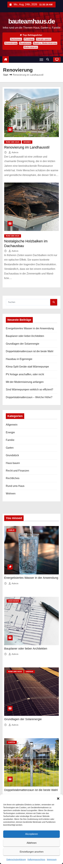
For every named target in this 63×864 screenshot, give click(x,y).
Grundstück (12, 455)
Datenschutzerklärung (16, 859)
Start (5, 74)
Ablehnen (32, 842)
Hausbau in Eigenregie (19, 359)
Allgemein (11, 424)
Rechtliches (12, 478)
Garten (10, 447)
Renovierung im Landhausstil (26, 147)
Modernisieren (30, 47)
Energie (10, 432)
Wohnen (27, 142)
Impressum (52, 859)
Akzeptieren (31, 834)
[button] (58, 798)
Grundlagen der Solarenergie (22, 343)
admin (15, 152)
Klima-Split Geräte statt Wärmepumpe (27, 366)
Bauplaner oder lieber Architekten (25, 336)
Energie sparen (44, 39)
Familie (10, 440)
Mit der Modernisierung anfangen (25, 382)
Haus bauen (13, 463)
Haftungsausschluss (36, 859)
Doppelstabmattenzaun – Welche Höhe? (29, 397)
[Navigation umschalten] (41, 59)
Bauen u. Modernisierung (45, 43)
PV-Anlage (29, 39)
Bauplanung (25, 43)
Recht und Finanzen (17, 470)
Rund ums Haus (12, 142)
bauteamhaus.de (31, 21)
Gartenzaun (16, 39)
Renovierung (11, 43)
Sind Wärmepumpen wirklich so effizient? (29, 389)
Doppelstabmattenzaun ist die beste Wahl (29, 351)
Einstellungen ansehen (31, 851)
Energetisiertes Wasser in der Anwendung (30, 328)
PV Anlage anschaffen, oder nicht (25, 374)
